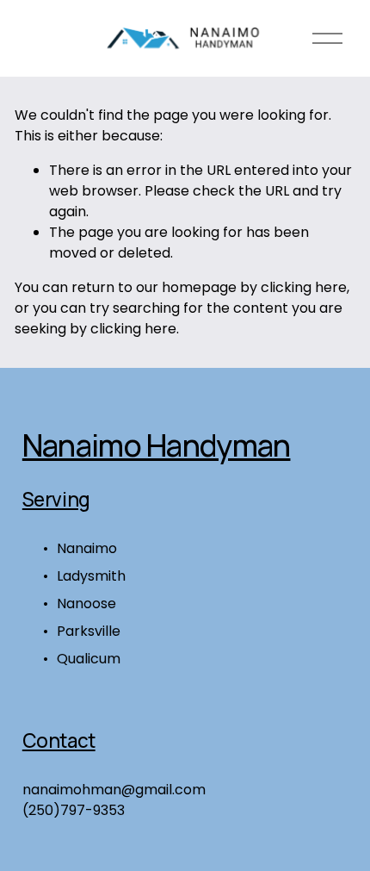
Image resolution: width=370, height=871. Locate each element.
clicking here (304, 287)
